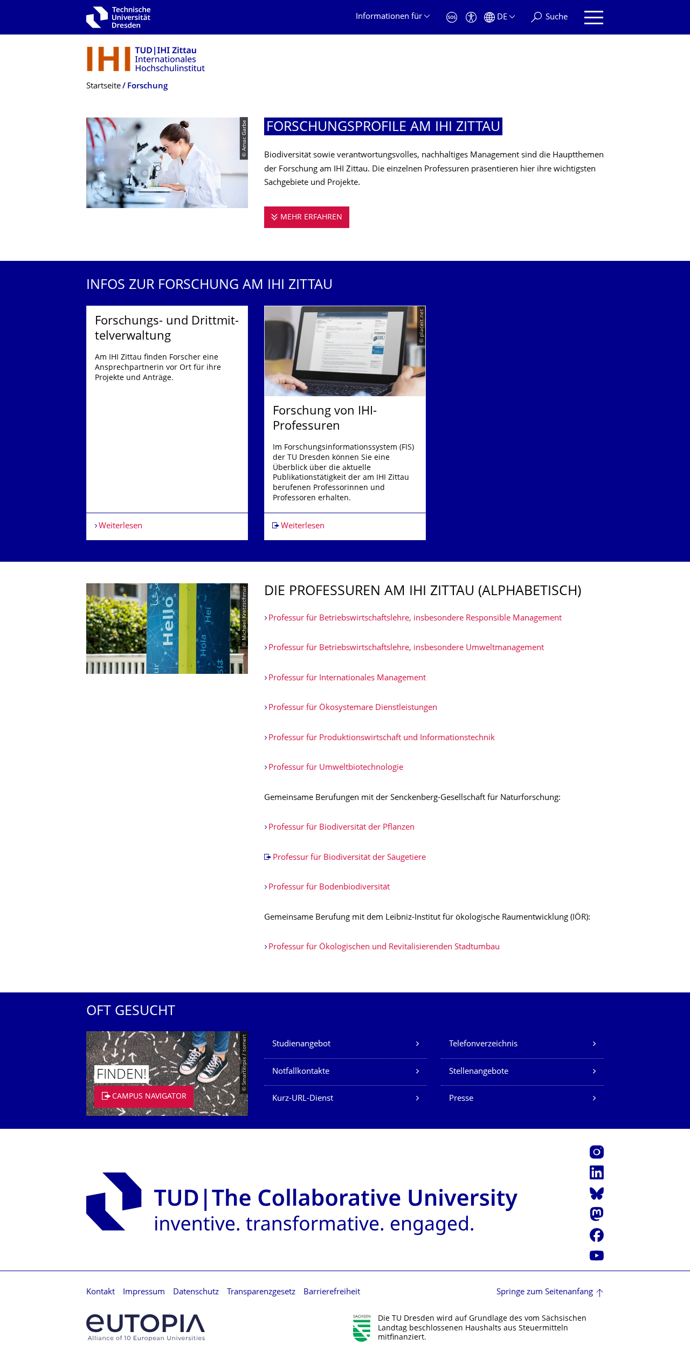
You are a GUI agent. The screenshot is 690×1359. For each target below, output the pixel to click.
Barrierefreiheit (331, 1292)
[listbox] (345, 423)
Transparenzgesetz (261, 1292)
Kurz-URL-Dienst (302, 1099)
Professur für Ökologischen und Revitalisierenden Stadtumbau (384, 947)
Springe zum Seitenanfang (544, 1292)
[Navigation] (594, 17)
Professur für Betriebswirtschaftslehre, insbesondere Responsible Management (415, 619)
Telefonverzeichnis (483, 1044)
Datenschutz (196, 1292)
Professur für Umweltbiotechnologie (335, 768)
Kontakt (100, 1292)
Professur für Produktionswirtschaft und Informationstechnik (381, 738)
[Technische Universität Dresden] (118, 17)
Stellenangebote (478, 1072)
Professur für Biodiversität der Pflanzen (341, 828)
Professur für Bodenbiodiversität (329, 888)
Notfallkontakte (300, 1072)
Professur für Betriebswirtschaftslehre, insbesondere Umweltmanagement (406, 648)
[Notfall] (452, 17)
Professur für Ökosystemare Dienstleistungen (352, 708)
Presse (461, 1099)
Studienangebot (301, 1044)
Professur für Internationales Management (347, 678)
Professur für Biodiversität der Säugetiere (349, 858)
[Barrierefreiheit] (471, 17)
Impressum (144, 1292)
